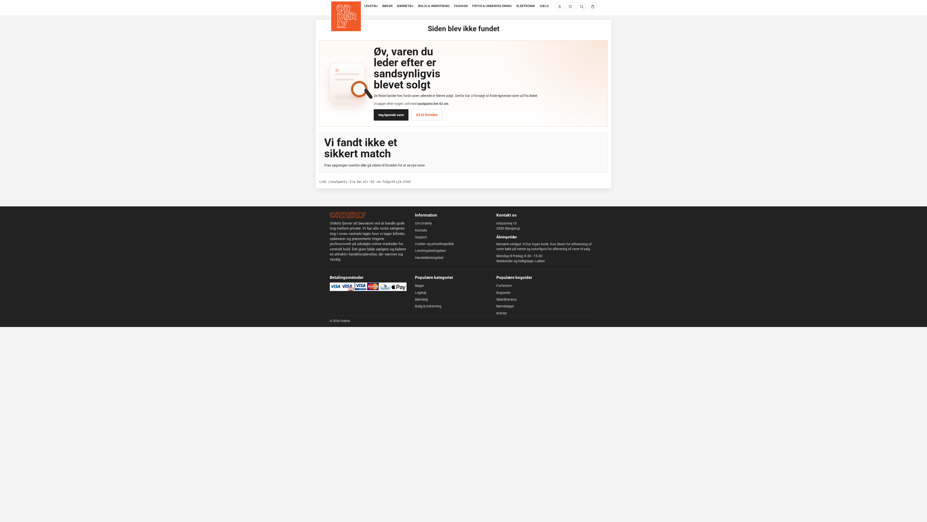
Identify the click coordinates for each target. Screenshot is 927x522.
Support (421, 237)
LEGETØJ (371, 6)
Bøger (419, 286)
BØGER (387, 6)
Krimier (501, 313)
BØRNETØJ (405, 6)
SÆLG (544, 6)
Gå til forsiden (427, 115)
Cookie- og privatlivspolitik (434, 244)
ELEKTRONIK (525, 6)
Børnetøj (421, 299)
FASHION (461, 6)
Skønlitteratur (506, 299)
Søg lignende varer (391, 115)
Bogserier (503, 293)
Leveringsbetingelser (430, 251)
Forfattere (504, 286)
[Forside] (346, 7)
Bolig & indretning (428, 306)
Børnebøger (505, 306)
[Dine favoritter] (570, 6)
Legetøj (420, 293)
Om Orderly (423, 223)
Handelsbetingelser (429, 258)
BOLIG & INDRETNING (434, 6)
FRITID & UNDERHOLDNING (492, 6)
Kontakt (421, 230)
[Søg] (581, 6)
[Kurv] (592, 6)
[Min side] (559, 6)
